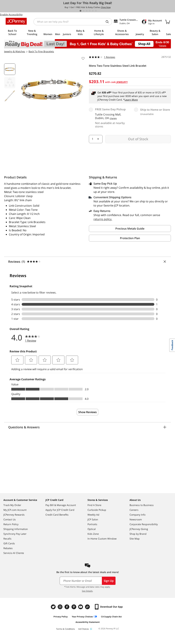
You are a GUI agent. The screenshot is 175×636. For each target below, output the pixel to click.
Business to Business (142, 505)
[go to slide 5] (93, 11)
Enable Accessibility (11, 14)
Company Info (137, 514)
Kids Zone (93, 533)
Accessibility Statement (88, 622)
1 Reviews (109, 57)
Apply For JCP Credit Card (59, 509)
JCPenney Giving (139, 529)
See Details (87, 590)
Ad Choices (83, 628)
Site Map (135, 538)
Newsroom (136, 519)
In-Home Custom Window (102, 538)
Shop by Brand (138, 533)
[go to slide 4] (90, 11)
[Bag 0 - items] (167, 21)
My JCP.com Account (14, 509)
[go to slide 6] (96, 11)
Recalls (7, 538)
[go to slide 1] (80, 11)
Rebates (8, 548)
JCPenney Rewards (14, 514)
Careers (134, 509)
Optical (92, 529)
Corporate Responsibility (144, 524)
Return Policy (10, 524)
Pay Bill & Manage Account (60, 505)
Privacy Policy (60, 616)
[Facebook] (67, 607)
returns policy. (102, 219)
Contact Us (9, 519)
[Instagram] (60, 607)
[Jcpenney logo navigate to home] (16, 21)
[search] (108, 21)
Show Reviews (87, 412)
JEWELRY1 (122, 82)
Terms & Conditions (65, 628)
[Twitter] (53, 607)
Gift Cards (9, 543)
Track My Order (12, 505)
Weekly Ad (93, 514)
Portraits (92, 524)
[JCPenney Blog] (87, 607)
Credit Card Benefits (57, 514)
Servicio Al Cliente (13, 553)
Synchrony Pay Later (14, 533)
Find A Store (94, 505)
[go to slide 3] (87, 11)
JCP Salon (93, 519)
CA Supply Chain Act (111, 616)
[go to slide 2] (83, 11)
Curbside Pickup (97, 509)
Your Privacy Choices (82, 616)
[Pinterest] (74, 607)
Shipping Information (15, 529)
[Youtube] (81, 607)
